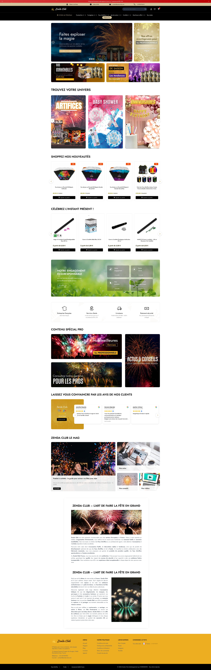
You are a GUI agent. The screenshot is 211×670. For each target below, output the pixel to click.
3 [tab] (93, 59)
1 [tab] (89, 59)
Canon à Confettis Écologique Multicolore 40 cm (119, 240)
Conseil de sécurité (102, 653)
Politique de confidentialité (104, 646)
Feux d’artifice (102, 15)
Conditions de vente (102, 643)
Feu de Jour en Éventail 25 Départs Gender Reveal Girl (92, 187)
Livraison (85, 651)
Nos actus (122, 468)
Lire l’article (57, 488)
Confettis (125, 15)
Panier (120, 646)
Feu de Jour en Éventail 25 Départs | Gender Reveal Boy (119, 187)
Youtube (120, 651)
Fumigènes (90, 15)
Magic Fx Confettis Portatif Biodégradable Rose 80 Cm (64, 240)
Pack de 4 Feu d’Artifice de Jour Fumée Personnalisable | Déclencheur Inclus (147, 187)
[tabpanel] (64, 181)
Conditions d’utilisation (103, 648)
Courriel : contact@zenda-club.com (61, 658)
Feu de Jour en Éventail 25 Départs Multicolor (64, 187)
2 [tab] (91, 59)
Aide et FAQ (96, 4)
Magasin (85, 646)
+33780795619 (140, 4)
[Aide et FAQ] (91, 4)
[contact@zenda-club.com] (110, 4)
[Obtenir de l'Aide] (67, 4)
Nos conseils (123, 488)
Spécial (85, 653)
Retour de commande (103, 651)
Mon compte (121, 643)
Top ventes (150, 15)
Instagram (120, 648)
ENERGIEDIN (144, 667)
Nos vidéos (145, 488)
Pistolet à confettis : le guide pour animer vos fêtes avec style (75, 478)
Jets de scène (114, 15)
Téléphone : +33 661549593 (60, 656)
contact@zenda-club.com (118, 4)
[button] (2, 1)
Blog (84, 648)
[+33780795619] (135, 4)
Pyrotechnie (79, 15)
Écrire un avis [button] (62, 419)
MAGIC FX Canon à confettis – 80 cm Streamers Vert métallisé (147, 240)
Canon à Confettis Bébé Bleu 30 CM (91, 239)
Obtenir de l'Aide (73, 4)
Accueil (85, 643)
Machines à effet (137, 15)
